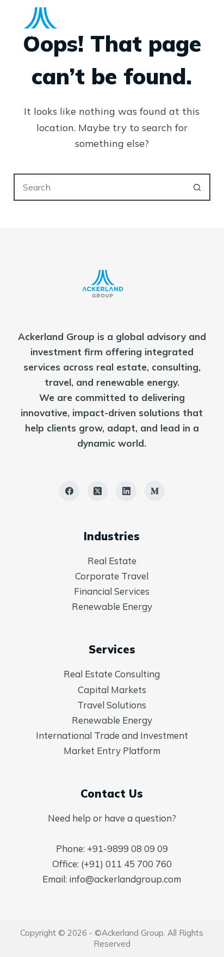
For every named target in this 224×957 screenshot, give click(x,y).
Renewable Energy (112, 606)
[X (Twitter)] (98, 491)
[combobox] (100, 187)
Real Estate (112, 560)
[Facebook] (69, 491)
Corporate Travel (111, 576)
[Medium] (155, 491)
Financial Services (112, 591)
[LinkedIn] (126, 491)
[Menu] (205, 22)
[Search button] (196, 187)
